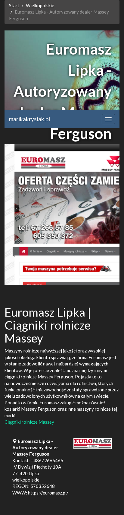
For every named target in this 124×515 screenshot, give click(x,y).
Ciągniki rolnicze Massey (29, 422)
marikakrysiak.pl (29, 118)
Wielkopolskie (40, 5)
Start (14, 5)
